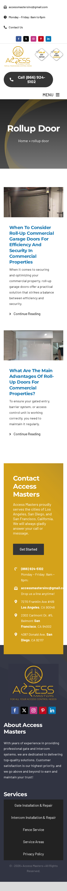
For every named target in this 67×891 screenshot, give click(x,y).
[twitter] (26, 39)
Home (23, 140)
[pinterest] (41, 39)
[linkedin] (48, 39)
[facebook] (18, 39)
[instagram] (33, 39)
